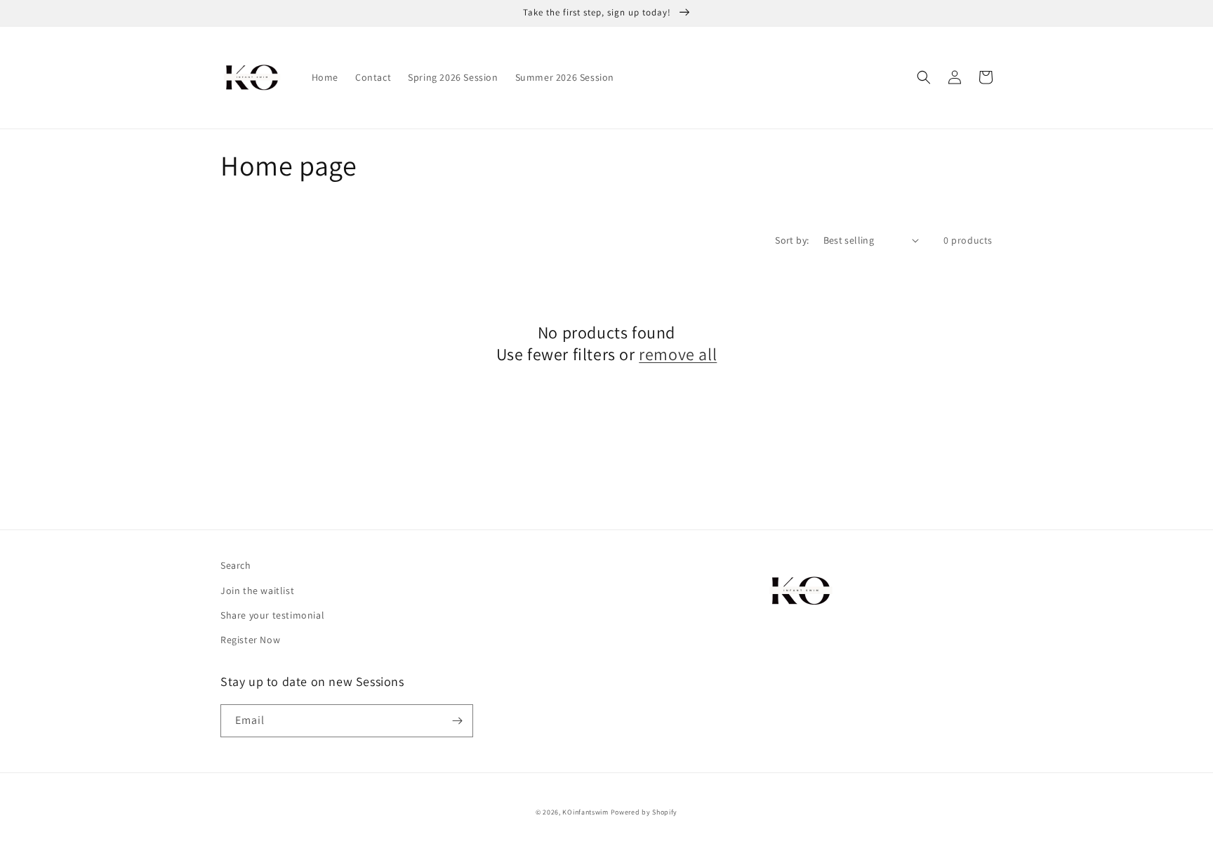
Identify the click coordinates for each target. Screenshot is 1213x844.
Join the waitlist (257, 590)
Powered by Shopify (644, 812)
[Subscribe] (457, 720)
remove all (678, 354)
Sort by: (792, 240)
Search (235, 565)
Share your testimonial (272, 615)
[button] (923, 77)
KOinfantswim (585, 812)
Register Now (250, 639)
